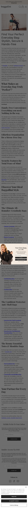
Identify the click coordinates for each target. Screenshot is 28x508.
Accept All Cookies (14, 500)
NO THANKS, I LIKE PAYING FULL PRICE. (21, 259)
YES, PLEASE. (21, 257)
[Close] (26, 487)
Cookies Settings (14, 505)
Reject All (14, 496)
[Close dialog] (27, 244)
